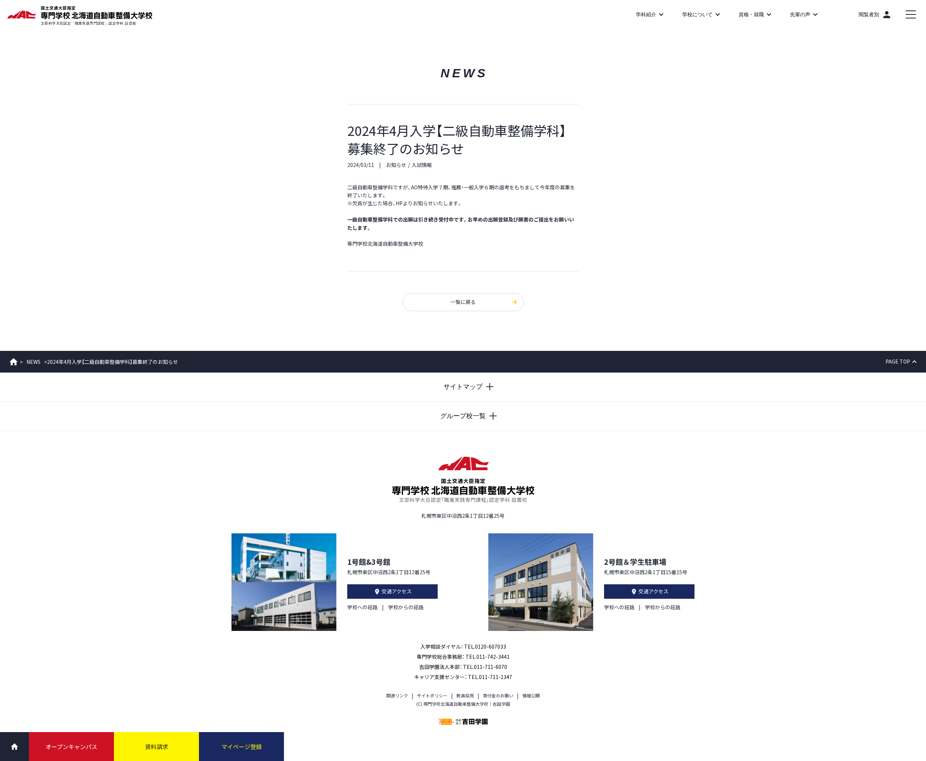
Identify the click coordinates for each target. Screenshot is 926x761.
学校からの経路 (406, 607)
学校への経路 (362, 607)
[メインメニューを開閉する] (911, 14)
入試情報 (422, 164)
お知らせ (396, 164)
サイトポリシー (432, 695)
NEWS (33, 361)
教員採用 (465, 695)
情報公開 (531, 695)
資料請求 (156, 746)
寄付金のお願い (498, 695)
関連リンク (397, 695)
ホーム (13, 361)
